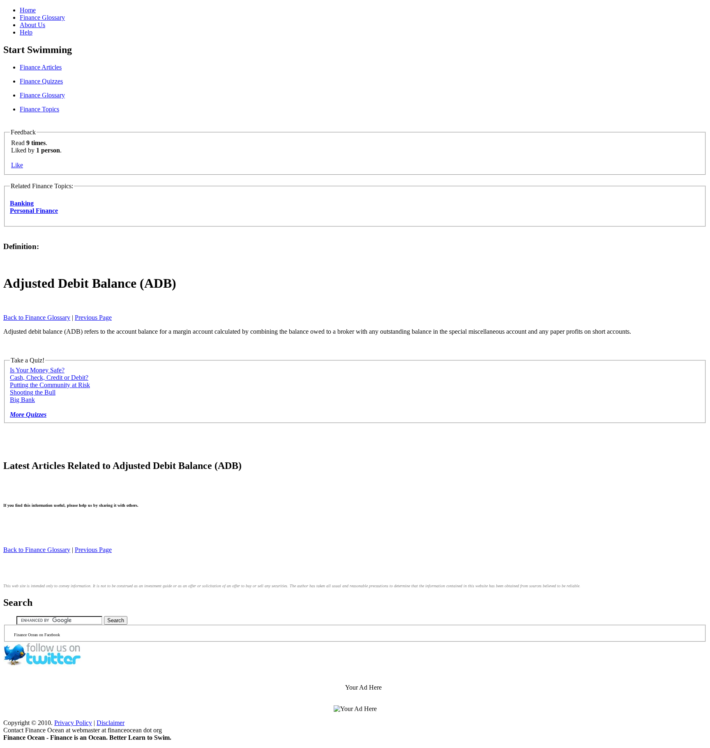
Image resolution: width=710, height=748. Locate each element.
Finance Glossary (42, 17)
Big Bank (22, 399)
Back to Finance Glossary (36, 317)
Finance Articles (41, 67)
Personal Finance (34, 210)
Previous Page (93, 317)
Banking (22, 203)
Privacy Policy (73, 722)
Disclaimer (110, 722)
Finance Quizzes (41, 81)
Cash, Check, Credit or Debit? (49, 377)
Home (28, 10)
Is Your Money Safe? (37, 370)
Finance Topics (39, 109)
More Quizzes (28, 414)
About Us (32, 24)
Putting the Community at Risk (50, 384)
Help (26, 32)
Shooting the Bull (32, 392)
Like (17, 165)
